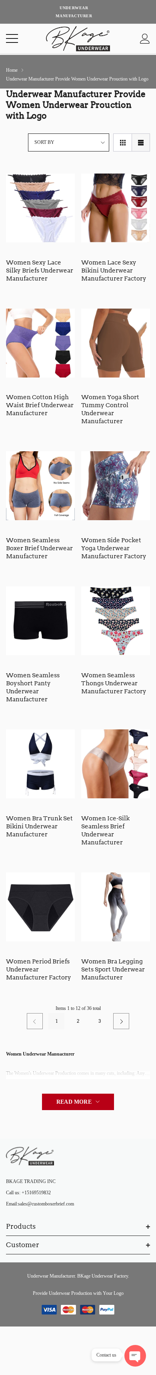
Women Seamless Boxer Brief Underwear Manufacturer (39, 548)
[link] (40, 208)
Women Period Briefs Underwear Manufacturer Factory (38, 969)
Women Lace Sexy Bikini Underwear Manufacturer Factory (113, 270)
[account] (145, 38)
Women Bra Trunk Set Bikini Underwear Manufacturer (39, 826)
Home (12, 70)
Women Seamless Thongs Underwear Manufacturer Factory (113, 683)
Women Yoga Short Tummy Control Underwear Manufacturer (110, 409)
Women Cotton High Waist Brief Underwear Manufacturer (40, 405)
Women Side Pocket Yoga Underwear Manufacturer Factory (113, 548)
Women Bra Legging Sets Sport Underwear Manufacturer (113, 969)
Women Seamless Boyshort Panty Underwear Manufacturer (33, 687)
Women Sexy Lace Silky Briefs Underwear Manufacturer (39, 270)
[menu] (12, 38)
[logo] (78, 38)
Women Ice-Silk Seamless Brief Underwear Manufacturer (105, 830)
